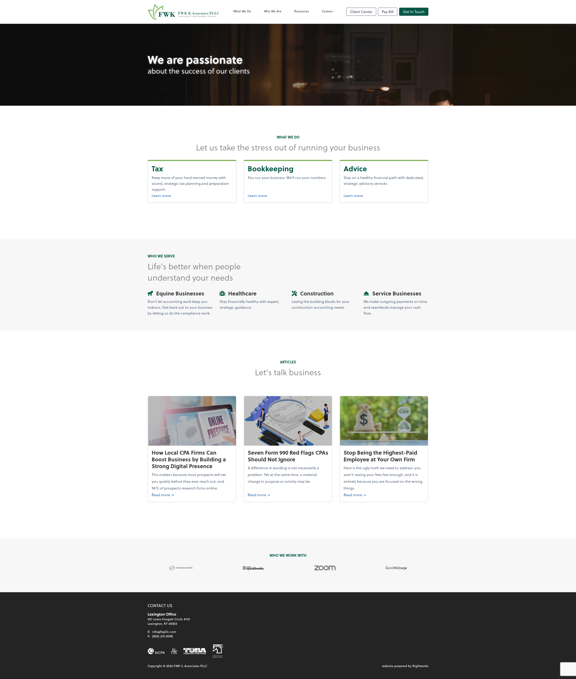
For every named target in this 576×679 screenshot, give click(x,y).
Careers (327, 11)
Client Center (361, 11)
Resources (301, 11)
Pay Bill (388, 11)
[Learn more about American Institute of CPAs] (156, 651)
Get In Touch (414, 11)
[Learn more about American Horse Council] (218, 651)
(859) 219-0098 (162, 636)
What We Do (242, 11)
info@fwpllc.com (164, 631)
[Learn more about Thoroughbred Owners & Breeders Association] (195, 651)
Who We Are (272, 11)
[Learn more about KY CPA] (174, 651)
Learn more (170, 195)
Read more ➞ (192, 494)
